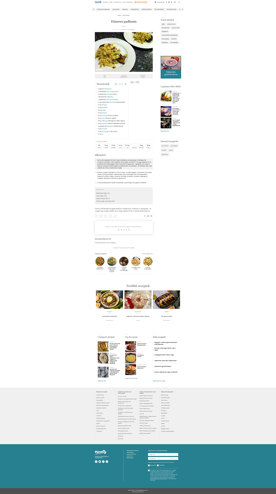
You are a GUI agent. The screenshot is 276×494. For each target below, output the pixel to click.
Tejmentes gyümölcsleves (162, 366)
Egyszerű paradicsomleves (103, 403)
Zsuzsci (124, 26)
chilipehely (109, 97)
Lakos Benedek (166, 320)
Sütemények (164, 400)
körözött (173, 39)
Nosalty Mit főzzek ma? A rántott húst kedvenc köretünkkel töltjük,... (115, 346)
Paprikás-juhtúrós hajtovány (125, 433)
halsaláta (164, 150)
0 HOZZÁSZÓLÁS (130, 29)
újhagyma (110, 126)
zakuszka (125, 9)
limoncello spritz (171, 9)
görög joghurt (105, 131)
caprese (171, 150)
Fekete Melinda (109, 320)
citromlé (104, 129)
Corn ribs (142, 414)
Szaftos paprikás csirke (123, 428)
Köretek (163, 426)
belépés (108, 242)
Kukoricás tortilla (144, 423)
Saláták (163, 423)
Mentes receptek (165, 403)
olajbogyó (104, 121)
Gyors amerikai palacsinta (141, 367)
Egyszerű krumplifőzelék (102, 405)
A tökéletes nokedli (140, 355)
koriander (109, 94)
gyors (132, 82)
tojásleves (165, 42)
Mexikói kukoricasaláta (145, 433)
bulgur (104, 110)
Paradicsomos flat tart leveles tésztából (125, 409)
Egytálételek (164, 413)
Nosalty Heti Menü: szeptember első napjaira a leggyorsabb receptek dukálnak (114, 359)
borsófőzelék (174, 42)
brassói (139, 342)
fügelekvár (165, 31)
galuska (139, 353)
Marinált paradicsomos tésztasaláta (127, 419)
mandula (104, 123)
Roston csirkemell (100, 426)
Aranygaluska (99, 400)
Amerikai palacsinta (101, 428)
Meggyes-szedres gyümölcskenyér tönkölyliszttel (165, 343)
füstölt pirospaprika (112, 99)
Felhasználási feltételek (133, 450)
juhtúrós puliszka (147, 9)
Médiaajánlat (130, 457)
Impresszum (130, 456)
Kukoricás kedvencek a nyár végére (148, 392)
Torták (162, 418)
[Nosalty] (98, 2)
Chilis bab (98, 415)
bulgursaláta (126, 15)
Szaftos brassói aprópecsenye (141, 344)
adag (121, 84)
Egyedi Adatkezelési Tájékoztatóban (158, 478)
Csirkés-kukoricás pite (145, 425)
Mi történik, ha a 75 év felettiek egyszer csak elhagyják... (176, 111)
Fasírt (97, 410)
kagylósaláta (165, 154)
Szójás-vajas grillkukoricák (146, 403)
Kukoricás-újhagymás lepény (147, 420)
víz (102, 134)
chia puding (165, 39)
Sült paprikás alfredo (123, 431)
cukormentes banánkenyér (170, 35)
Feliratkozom (173, 458)
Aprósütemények (165, 397)
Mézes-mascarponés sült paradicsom (124, 402)
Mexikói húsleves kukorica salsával (148, 428)
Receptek (105, 2)
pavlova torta (171, 24)
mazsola (104, 113)
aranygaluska (135, 9)
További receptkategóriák (167, 431)
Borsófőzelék (99, 413)
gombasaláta (174, 146)
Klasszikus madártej (101, 408)
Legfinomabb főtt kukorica (146, 395)
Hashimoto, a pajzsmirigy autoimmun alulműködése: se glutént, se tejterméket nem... (176, 98)
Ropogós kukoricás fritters (146, 398)
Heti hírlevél (161, 465)
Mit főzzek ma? (117, 2)
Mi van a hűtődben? (127, 2)
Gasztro (112, 367)
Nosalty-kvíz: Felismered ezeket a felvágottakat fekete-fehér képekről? (115, 372)
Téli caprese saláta (166, 316)
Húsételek (163, 410)
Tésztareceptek (165, 421)
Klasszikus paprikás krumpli (124, 425)
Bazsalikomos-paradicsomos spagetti (125, 413)
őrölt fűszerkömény (112, 91)
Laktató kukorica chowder (146, 411)
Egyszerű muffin (100, 397)
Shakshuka (120, 436)
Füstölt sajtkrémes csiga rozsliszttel (166, 372)
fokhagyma (108, 89)
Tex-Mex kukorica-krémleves (147, 406)
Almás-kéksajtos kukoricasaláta (147, 431)
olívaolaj (104, 105)
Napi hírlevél (153, 465)
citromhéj (113, 102)
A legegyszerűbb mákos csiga (164, 355)
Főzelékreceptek (165, 408)
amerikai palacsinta (142, 365)
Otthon (174, 118)
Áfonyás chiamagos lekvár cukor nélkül (165, 349)
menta (103, 118)
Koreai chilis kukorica (145, 408)
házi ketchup (165, 28)
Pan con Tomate (122, 396)
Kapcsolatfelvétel (131, 454)
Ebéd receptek (164, 395)
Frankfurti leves (100, 395)
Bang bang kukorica (144, 401)
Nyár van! (174, 91)
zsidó (137, 82)
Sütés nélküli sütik (165, 405)
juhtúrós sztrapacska (103, 9)
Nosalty (138, 320)
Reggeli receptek (165, 428)
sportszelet (116, 9)
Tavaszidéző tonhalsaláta (109, 316)
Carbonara (99, 431)
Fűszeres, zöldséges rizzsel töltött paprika (126, 422)
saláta (119, 15)
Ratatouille (120, 438)
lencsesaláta (165, 146)
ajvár (163, 24)
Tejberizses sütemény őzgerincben (165, 360)
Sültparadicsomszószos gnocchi (126, 416)
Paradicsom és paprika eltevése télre (127, 399)
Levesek (163, 415)
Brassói (98, 423)
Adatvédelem (130, 452)
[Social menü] (169, 2)
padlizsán (104, 107)
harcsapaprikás (159, 9)
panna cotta (175, 28)
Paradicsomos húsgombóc (103, 421)
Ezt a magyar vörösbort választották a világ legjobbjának (176, 122)
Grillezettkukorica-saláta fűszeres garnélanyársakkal (148, 417)
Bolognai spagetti (100, 418)
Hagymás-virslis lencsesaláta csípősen (138, 316)
